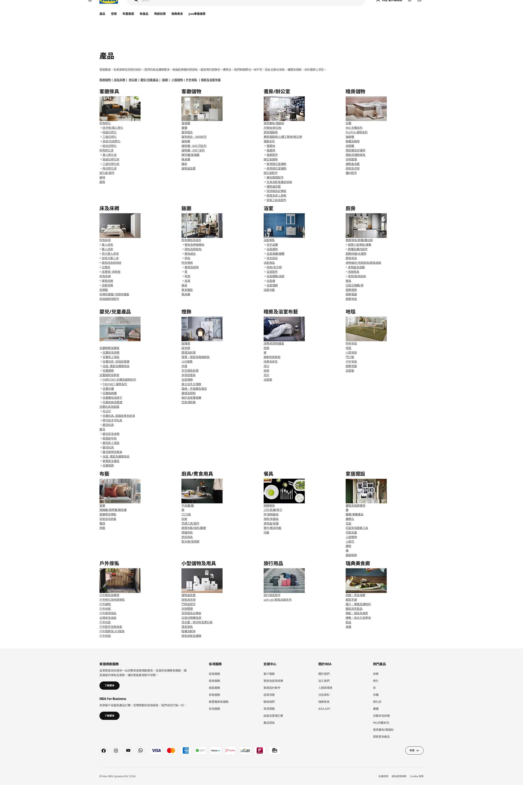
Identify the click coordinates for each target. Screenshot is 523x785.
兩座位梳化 (110, 132)
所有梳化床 (106, 150)
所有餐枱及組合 (191, 240)
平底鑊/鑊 (187, 505)
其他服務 (214, 709)
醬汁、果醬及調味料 (358, 604)
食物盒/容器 (271, 523)
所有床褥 (105, 276)
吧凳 (187, 276)
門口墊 (350, 357)
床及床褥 (119, 80)
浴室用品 (269, 263)
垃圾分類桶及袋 (191, 618)
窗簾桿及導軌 (107, 514)
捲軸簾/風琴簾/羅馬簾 (113, 510)
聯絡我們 (269, 702)
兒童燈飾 (108, 370)
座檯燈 (185, 343)
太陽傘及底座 (107, 618)
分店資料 (324, 695)
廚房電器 (351, 294)
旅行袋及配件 (272, 595)
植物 (348, 546)
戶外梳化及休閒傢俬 (112, 600)
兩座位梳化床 (111, 159)
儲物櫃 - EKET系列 (193, 150)
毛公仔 (107, 411)
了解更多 (109, 685)
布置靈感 (128, 14)
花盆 (348, 523)
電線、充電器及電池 (194, 389)
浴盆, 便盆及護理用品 (116, 366)
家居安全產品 (111, 461)
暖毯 (102, 523)
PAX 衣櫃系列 (354, 128)
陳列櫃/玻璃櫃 (190, 155)
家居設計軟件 (271, 688)
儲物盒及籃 (188, 168)
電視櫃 (185, 123)
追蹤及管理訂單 (273, 716)
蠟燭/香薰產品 (355, 514)
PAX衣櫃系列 (381, 723)
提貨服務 (214, 681)
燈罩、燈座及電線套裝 (195, 357)
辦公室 (133, 80)
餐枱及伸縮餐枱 (194, 245)
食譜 (348, 627)
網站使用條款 (399, 776)
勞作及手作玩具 (112, 420)
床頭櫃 (350, 146)
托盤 (266, 532)
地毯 (348, 348)
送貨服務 (214, 674)
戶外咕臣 (105, 622)
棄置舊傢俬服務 (219, 702)
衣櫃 (348, 123)
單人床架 (107, 245)
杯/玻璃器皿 (271, 514)
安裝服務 (214, 695)
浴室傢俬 (269, 240)
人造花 (350, 541)
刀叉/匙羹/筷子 (273, 510)
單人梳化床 (110, 155)
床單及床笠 (271, 361)
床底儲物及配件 (109, 299)
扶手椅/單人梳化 (113, 128)
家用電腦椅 (271, 132)
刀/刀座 (186, 514)
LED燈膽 (186, 361)
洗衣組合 (272, 258)
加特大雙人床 (110, 258)
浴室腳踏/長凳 (275, 276)
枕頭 (266, 348)
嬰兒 (102, 429)
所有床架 (105, 240)
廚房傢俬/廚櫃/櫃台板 (359, 240)
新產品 (144, 14)
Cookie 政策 (417, 776)
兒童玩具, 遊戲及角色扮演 (119, 416)
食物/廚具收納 (357, 276)
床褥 (376, 674)
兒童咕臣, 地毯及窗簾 (116, 361)
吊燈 (184, 366)
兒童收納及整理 (112, 402)
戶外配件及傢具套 (110, 627)
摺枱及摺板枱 (193, 249)
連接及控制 (188, 393)
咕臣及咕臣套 (107, 519)
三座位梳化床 (111, 164)
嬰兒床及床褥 (111, 434)
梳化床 (377, 702)
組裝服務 (214, 688)
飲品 (348, 622)
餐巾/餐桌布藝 (273, 528)
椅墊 (102, 528)
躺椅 (102, 177)
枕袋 (266, 370)
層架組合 (187, 132)
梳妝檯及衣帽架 (355, 150)
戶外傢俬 (191, 80)
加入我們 (324, 681)
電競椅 (271, 150)
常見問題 (269, 709)
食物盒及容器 (356, 267)
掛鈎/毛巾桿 (274, 267)
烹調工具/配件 (190, 523)
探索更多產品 (381, 737)
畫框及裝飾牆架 (355, 505)
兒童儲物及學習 (109, 375)
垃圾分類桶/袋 (355, 285)
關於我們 (324, 674)
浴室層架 (272, 249)
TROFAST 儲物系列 (115, 384)
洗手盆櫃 (272, 245)
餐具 (348, 281)
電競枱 (271, 146)
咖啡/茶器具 (271, 519)
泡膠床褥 (107, 285)
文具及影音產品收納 (279, 182)
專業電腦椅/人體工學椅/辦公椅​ (283, 137)
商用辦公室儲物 (276, 168)
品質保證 (269, 695)
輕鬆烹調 (351, 600)
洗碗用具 (353, 272)
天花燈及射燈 (189, 370)
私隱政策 (383, 776)
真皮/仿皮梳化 (111, 141)
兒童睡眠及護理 (109, 348)
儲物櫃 (185, 141)
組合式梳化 (110, 146)
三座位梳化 (110, 137)
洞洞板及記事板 (276, 191)
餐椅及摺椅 (192, 267)
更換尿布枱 (110, 438)
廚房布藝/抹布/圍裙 (193, 528)
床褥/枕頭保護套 (274, 343)
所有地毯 (351, 343)
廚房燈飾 (351, 290)
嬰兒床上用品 (111, 443)
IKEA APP (324, 709)
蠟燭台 (350, 519)
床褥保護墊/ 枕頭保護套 (114, 294)
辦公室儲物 (271, 159)
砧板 (184, 519)
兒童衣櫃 (108, 389)
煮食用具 (351, 258)
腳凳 (102, 182)
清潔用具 (187, 627)
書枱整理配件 (275, 177)
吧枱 (187, 258)
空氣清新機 (188, 402)
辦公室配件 (271, 173)
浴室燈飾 (272, 285)
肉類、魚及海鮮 (355, 595)
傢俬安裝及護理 (191, 636)
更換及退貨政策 (273, 681)
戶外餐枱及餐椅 (109, 595)
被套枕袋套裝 (272, 357)
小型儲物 (177, 80)
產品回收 (269, 723)
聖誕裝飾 (351, 555)
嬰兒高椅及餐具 (112, 452)
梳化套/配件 (106, 173)
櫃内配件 (351, 173)
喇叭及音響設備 (191, 398)
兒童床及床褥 (111, 352)
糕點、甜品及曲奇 (357, 613)
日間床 (106, 267)
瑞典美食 (177, 14)
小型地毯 (351, 352)
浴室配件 (272, 272)
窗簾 (102, 505)
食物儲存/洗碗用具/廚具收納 (363, 263)
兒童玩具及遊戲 (109, 407)
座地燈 (185, 348)
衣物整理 (351, 159)
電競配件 (272, 155)
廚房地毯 (351, 299)
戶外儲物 (105, 604)
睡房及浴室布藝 (211, 80)
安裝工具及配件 (276, 200)
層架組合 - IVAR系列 (193, 137)
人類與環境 (325, 688)
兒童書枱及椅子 (112, 398)
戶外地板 (105, 609)
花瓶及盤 (351, 532)
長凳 (187, 281)
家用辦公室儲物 (276, 164)
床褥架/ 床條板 (111, 272)
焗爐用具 (187, 532)
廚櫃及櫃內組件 (358, 249)
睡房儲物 (105, 80)
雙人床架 (107, 249)
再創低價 (160, 14)
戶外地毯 (351, 361)
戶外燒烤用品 (107, 613)
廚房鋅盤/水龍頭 (356, 254)
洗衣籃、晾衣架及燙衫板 (196, 622)
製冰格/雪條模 (190, 541)
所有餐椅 (187, 263)
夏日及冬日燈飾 (191, 384)
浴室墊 (268, 380)
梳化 (376, 681)
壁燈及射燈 (188, 352)
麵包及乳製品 (354, 609)
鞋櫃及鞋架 (353, 141)
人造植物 (351, 537)
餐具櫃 (185, 159)
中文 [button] (412, 750)
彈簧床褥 (107, 281)
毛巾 (266, 375)
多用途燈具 (188, 375)
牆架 (184, 164)
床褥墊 (103, 290)
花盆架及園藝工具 (357, 528)
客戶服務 (269, 674)
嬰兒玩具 (108, 425)
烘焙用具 (187, 537)
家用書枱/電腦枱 (274, 123)
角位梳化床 (110, 168)
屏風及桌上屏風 (276, 195)
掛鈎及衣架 (353, 168)
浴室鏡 (271, 281)
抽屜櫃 (350, 137)
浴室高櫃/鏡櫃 (275, 254)
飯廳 (165, 80)
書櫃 (184, 128)
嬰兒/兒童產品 (149, 80)
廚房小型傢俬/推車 (359, 245)
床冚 (266, 366)
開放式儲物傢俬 (355, 155)
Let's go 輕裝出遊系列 (278, 600)
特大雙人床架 (110, 254)
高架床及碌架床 (111, 263)
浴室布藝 (269, 290)
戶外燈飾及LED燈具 (112, 631)
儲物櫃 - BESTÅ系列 (193, 146)
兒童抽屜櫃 (110, 393)
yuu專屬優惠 (197, 14)
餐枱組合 (190, 254)
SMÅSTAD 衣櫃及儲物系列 (119, 380)
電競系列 (269, 141)
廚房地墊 (351, 366)
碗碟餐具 (269, 505)
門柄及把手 (188, 604)
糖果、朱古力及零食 (358, 618)
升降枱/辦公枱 (273, 128)
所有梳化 (105, 123)
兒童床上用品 (111, 357)
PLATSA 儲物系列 (357, 132)
